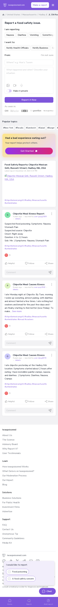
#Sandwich (31, 127)
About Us (7, 435)
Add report (48, 604)
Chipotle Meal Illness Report (28, 213)
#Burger (50, 127)
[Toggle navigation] (53, 5)
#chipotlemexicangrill (14, 200)
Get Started (27, 151)
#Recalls (19, 127)
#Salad (41, 127)
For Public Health (11, 502)
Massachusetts (30, 14)
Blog (4, 484)
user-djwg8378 (40, 358)
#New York (8, 127)
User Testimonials (11, 453)
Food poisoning (19, 571)
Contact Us (8, 529)
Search (29, 604)
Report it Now (29, 99)
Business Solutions (11, 498)
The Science (8, 439)
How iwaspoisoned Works (15, 466)
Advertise (7, 511)
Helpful (11, 263)
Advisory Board (10, 444)
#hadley (28, 200)
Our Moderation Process (14, 475)
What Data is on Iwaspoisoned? (18, 471)
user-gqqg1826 (40, 216)
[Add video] (14, 85)
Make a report (40, 5)
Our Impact (7, 480)
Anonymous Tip (10, 533)
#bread (21, 319)
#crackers (29, 319)
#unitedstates (11, 203)
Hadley (42, 14)
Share (50, 263)
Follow (31, 263)
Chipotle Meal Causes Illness (29, 284)
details (18, 219)
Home (9, 604)
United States (13, 14)
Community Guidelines (13, 538)
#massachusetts (39, 200)
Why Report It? (10, 448)
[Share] (51, 213)
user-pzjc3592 (40, 287)
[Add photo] (8, 85)
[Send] (50, 272)
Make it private (20, 90)
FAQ (4, 524)
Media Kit (7, 542)
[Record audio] (21, 85)
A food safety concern (23, 578)
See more (17, 311)
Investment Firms (11, 507)
